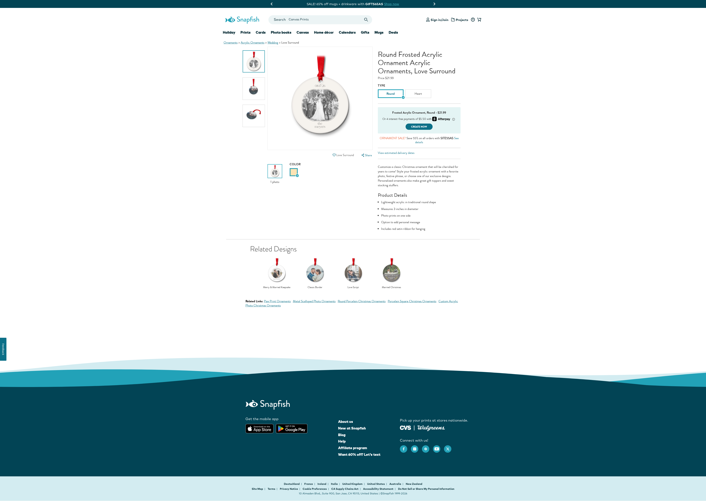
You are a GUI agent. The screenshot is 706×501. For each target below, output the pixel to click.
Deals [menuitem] (393, 32)
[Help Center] (473, 19)
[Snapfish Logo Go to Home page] (242, 20)
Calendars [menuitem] (347, 32)
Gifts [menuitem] (365, 32)
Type (381, 86)
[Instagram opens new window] (416, 447)
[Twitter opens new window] (449, 447)
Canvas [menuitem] (303, 32)
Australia (395, 484)
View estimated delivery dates (396, 153)
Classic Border (315, 287)
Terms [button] (271, 489)
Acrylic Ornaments (252, 42)
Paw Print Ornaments (277, 301)
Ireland (322, 484)
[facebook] (405, 447)
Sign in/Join (439, 20)
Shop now (384, 4)
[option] (254, 61)
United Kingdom (352, 484)
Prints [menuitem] (245, 32)
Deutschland (292, 484)
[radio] (294, 172)
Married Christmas (391, 287)
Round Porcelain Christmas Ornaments (362, 301)
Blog (341, 435)
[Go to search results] (366, 20)
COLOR (295, 164)
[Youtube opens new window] (438, 447)
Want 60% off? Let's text (359, 454)
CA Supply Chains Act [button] (345, 489)
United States (376, 484)
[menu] (366, 155)
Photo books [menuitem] (281, 32)
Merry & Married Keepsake (276, 287)
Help (342, 441)
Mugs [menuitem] (379, 32)
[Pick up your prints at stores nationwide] (405, 427)
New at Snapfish (352, 428)
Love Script (353, 287)
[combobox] (320, 19)
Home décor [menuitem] (324, 32)
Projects (462, 20)
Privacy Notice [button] (289, 489)
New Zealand (414, 484)
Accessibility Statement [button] (378, 489)
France (308, 484)
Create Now (419, 127)
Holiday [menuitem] (229, 32)
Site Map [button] (257, 489)
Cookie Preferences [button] (315, 489)
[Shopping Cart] (478, 19)
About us (345, 421)
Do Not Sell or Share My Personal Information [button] (426, 489)
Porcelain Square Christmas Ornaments (412, 301)
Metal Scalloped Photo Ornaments (314, 301)
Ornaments (231, 42)
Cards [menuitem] (261, 32)
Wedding (273, 42)
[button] (334, 155)
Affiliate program (352, 448)
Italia (334, 484)
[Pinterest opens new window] (427, 447)
